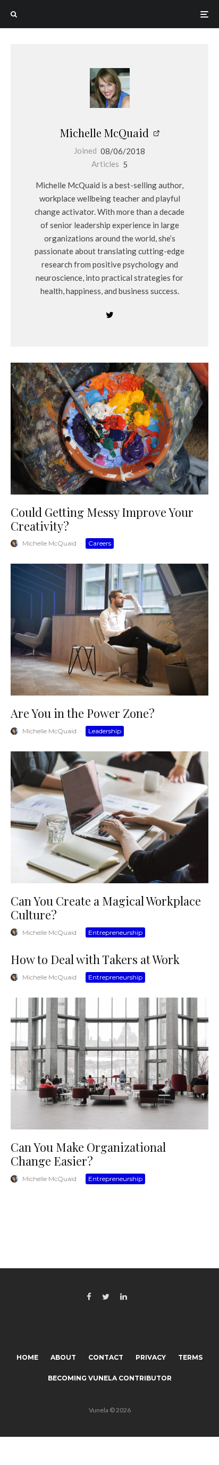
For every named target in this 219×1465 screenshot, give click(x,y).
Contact (105, 1357)
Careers (99, 543)
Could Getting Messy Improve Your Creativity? (102, 519)
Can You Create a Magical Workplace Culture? (106, 908)
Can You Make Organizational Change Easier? (88, 1154)
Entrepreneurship (115, 932)
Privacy (151, 1357)
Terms (190, 1357)
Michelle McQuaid (104, 132)
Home (27, 1357)
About (63, 1357)
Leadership (104, 731)
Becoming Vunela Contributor (110, 1378)
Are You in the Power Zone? (83, 713)
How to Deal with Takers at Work (95, 959)
